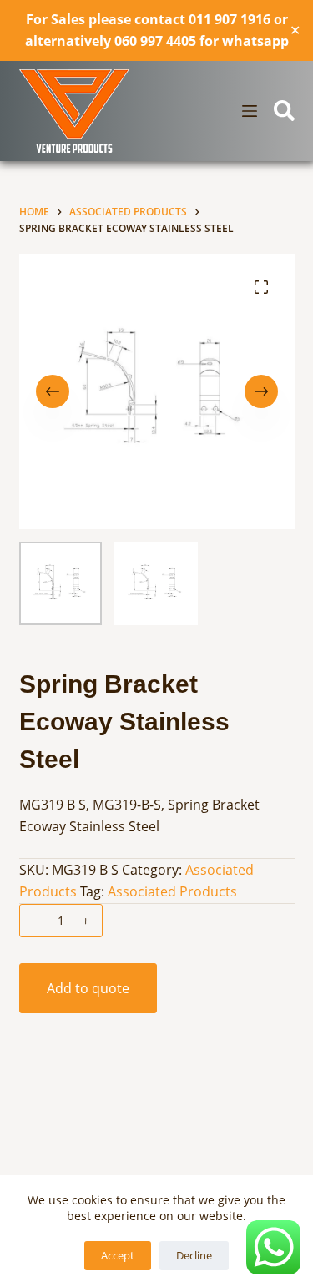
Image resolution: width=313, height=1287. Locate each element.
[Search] (284, 110)
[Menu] (249, 111)
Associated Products (172, 891)
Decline (194, 1255)
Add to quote (88, 988)
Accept (117, 1255)
